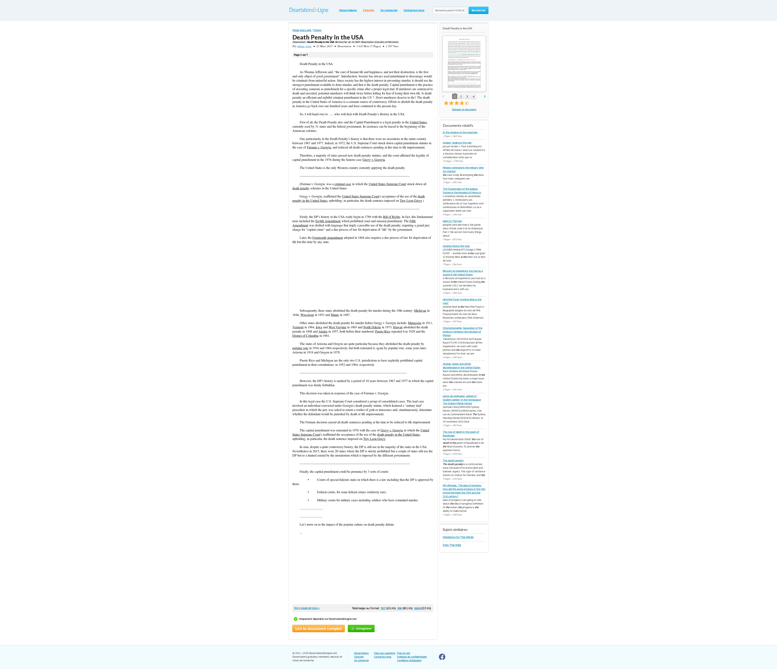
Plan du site (403, 653)
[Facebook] (442, 659)
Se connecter (389, 10)
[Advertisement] (362, 276)
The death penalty (453, 460)
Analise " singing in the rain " (457, 142)
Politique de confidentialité (412, 656)
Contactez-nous (413, 10)
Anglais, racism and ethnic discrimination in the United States (461, 365)
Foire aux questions (384, 653)
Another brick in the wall (456, 246)
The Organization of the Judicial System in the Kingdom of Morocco (462, 190)
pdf (399, 608)
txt (382, 608)
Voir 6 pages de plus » (306, 608)
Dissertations (348, 10)
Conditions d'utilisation (409, 660)
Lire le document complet (318, 628)
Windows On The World (458, 537)
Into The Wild (452, 545)
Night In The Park (452, 221)
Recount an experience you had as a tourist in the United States (463, 272)
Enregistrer (364, 628)
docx (417, 608)
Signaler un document (464, 109)
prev (443, 96)
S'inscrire (368, 10)
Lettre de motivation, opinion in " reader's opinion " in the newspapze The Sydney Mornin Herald (462, 399)
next (485, 96)
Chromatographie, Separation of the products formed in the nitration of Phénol (462, 331)
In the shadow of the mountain (460, 132)
